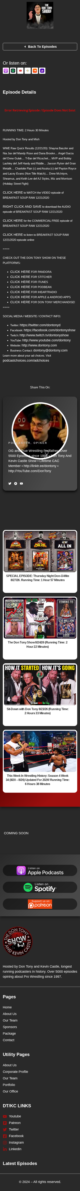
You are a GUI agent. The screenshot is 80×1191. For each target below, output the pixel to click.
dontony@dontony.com (50, 350)
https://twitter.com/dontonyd (40, 325)
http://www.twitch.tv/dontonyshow (44, 335)
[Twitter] (9, 483)
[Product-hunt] (15, 483)
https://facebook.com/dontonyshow (49, 330)
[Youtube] (21, 483)
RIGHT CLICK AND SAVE (22, 206)
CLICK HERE (13, 192)
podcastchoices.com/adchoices (26, 360)
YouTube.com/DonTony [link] (29, 471)
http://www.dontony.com (39, 345)
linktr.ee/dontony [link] (40, 466)
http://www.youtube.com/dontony (46, 340)
